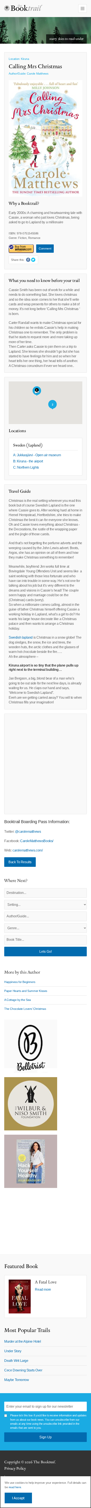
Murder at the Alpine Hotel (22, 1341)
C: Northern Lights (26, 467)
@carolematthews (28, 831)
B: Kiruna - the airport (28, 461)
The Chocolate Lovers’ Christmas (25, 1008)
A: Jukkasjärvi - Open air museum (37, 455)
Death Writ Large (16, 1360)
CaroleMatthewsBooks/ (36, 841)
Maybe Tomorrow (16, 1380)
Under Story (12, 1351)
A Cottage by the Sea (17, 999)
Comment (45, 248)
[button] (37, 391)
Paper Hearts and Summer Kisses (25, 991)
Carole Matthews (37, 73)
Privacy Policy (15, 1468)
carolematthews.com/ (27, 850)
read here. (15, 1487)
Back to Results (20, 862)
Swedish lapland (21, 637)
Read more (43, 1289)
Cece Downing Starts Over (23, 1370)
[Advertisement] (45, 764)
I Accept (18, 1498)
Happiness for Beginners (19, 982)
